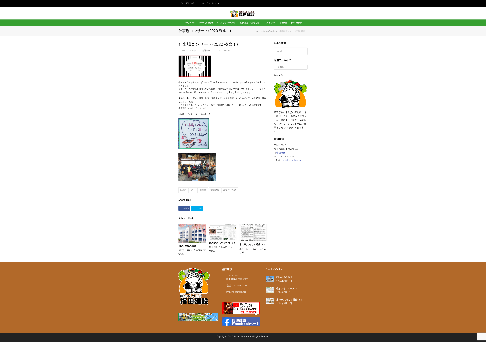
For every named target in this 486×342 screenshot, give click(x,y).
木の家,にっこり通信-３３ (252, 244)
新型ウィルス (229, 190)
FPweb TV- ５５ (284, 277)
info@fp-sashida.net (211, 4)
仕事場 (203, 190)
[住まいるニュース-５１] (270, 290)
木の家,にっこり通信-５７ (289, 300)
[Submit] (305, 51)
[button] (184, 208)
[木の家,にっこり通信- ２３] (223, 232)
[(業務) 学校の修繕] (192, 233)
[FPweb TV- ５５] (270, 279)
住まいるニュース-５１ (288, 288)
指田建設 (214, 190)
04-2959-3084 (188, 4)
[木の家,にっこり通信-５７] (270, 301)
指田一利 (206, 51)
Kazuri (183, 190)
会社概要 (280, 153)
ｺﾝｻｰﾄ (193, 190)
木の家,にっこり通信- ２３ (222, 243)
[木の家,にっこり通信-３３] (253, 232)
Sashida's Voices (222, 51)
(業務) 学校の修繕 (187, 246)
